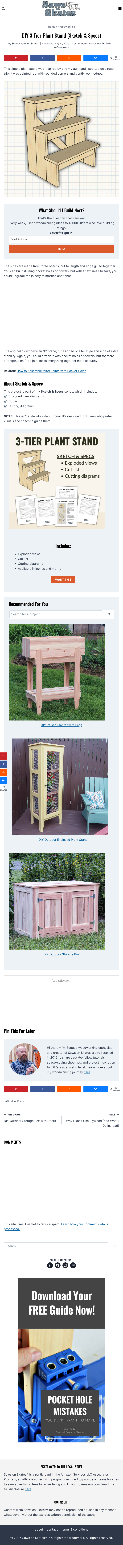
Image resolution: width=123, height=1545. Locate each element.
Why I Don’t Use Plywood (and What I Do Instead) (92, 1120)
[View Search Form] (3, 8)
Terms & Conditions (74, 1529)
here (87, 1072)
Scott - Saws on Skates (25, 43)
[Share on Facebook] (42, 58)
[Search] (109, 614)
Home (51, 26)
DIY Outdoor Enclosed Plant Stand (63, 840)
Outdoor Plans (14, 1101)
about (39, 1529)
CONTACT (52, 1529)
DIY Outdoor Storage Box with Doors (30, 1118)
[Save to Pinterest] (16, 58)
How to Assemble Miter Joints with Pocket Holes (51, 371)
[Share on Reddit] (69, 58)
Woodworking (66, 26)
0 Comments (61, 47)
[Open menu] (120, 8)
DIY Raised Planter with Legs (61, 725)
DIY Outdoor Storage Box (61, 954)
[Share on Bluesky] (95, 58)
